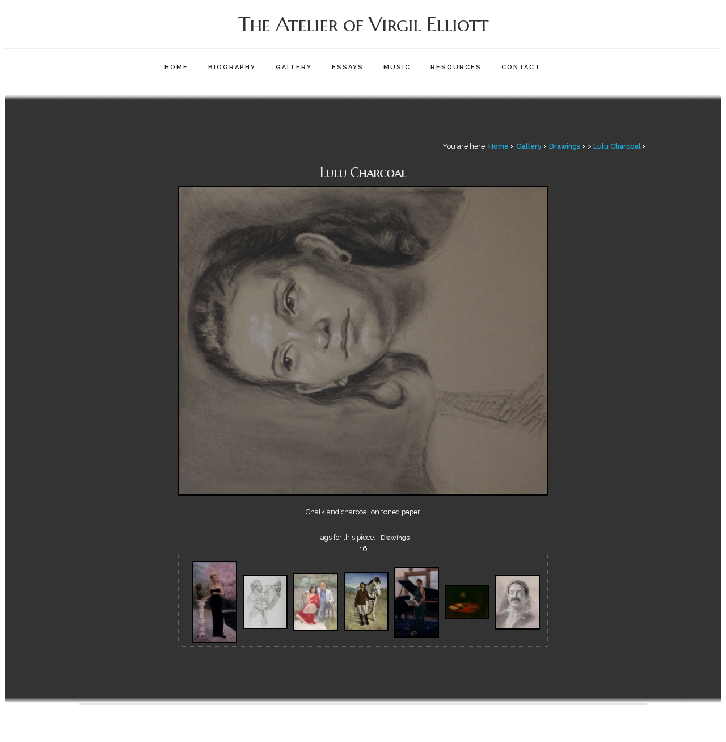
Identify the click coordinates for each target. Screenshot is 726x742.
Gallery (294, 67)
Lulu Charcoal (617, 146)
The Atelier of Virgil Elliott (363, 24)
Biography (232, 67)
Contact (521, 67)
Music (397, 67)
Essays (348, 67)
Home (176, 67)
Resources (456, 67)
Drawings (564, 146)
